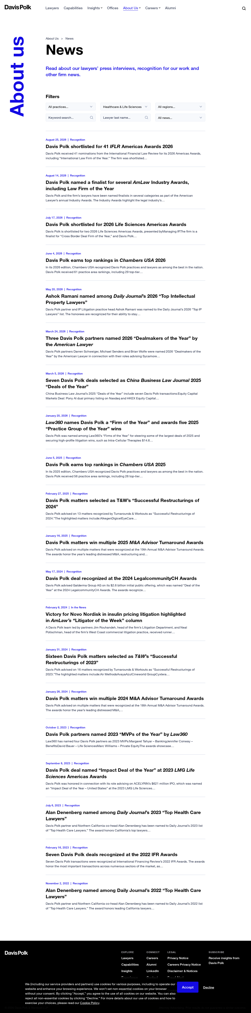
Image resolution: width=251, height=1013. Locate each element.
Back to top (230, 925)
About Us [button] (130, 8)
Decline (208, 987)
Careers (152, 958)
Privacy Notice (177, 958)
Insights (126, 971)
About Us (52, 38)
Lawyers (52, 8)
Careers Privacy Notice (184, 964)
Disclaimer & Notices (182, 971)
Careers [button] (151, 8)
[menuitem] (52, 9)
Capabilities (73, 8)
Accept (188, 987)
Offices (112, 8)
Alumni (170, 8)
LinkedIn (152, 971)
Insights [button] (93, 8)
